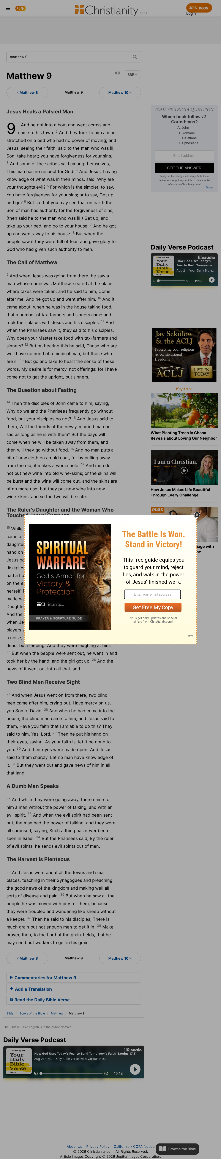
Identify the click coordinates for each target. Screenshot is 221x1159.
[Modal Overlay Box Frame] (110, 579)
